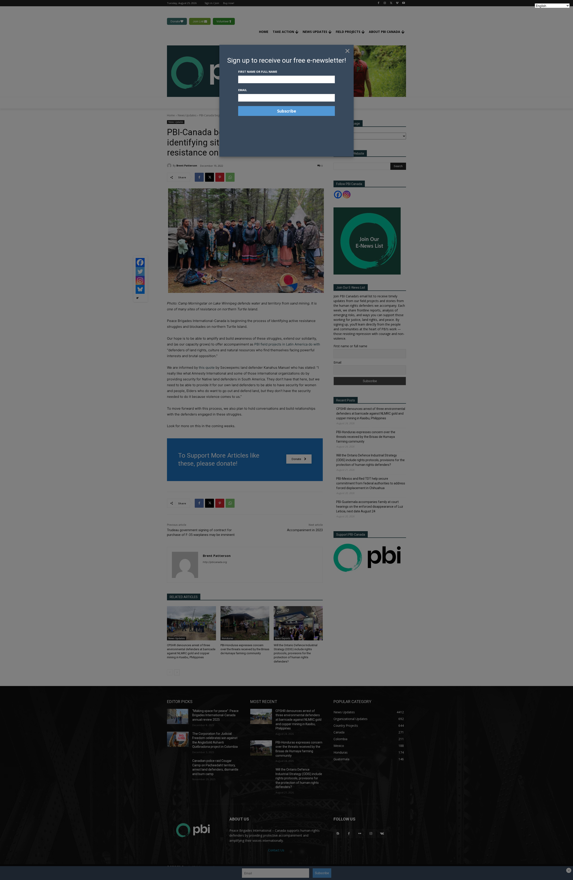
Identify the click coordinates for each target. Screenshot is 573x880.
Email (242, 90)
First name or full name (257, 72)
